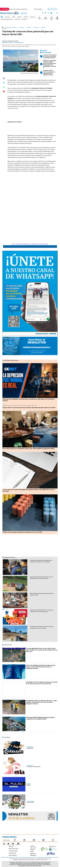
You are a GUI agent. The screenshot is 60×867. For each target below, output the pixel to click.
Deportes (32, 16)
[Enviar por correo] (4, 92)
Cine (31, 851)
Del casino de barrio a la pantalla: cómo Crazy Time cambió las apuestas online (28, 448)
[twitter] (48, 13)
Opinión (13, 16)
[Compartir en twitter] (4, 82)
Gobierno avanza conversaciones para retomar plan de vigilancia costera (49, 72)
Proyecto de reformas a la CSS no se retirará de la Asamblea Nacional (50, 56)
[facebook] (45, 13)
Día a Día (33, 848)
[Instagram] (42, 13)
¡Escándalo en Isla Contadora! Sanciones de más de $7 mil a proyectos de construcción (42, 683)
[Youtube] (51, 13)
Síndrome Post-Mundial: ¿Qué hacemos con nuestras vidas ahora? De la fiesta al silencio (28, 400)
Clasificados (13, 851)
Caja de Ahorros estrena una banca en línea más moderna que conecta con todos (28, 407)
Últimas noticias (9, 557)
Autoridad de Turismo (10, 27)
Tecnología (17, 19)
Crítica (32, 846)
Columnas (6, 737)
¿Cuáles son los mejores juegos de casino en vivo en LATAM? (22, 532)
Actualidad (7, 16)
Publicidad (12, 853)
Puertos (29, 27)
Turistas (43, 27)
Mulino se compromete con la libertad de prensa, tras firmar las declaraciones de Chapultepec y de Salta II (49, 64)
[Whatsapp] (14, 840)
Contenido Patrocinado (11, 360)
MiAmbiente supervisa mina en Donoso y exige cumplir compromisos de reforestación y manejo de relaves (41, 702)
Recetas (32, 853)
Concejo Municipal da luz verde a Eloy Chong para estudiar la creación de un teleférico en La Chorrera (41, 649)
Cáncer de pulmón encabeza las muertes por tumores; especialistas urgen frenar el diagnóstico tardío (40, 666)
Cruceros (22, 27)
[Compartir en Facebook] (4, 78)
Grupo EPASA (13, 855)
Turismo (36, 27)
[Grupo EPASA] (50, 855)
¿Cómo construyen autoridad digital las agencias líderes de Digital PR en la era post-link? (28, 490)
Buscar (11, 846)
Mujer (32, 850)
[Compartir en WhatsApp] (4, 87)
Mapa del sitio (13, 848)
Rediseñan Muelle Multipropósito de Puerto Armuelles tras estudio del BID (40, 718)
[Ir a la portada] (6, 13)
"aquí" (39, 865)
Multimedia (24, 19)
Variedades (25, 16)
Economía (19, 16)
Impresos (33, 855)
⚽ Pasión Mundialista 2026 (7, 19)
